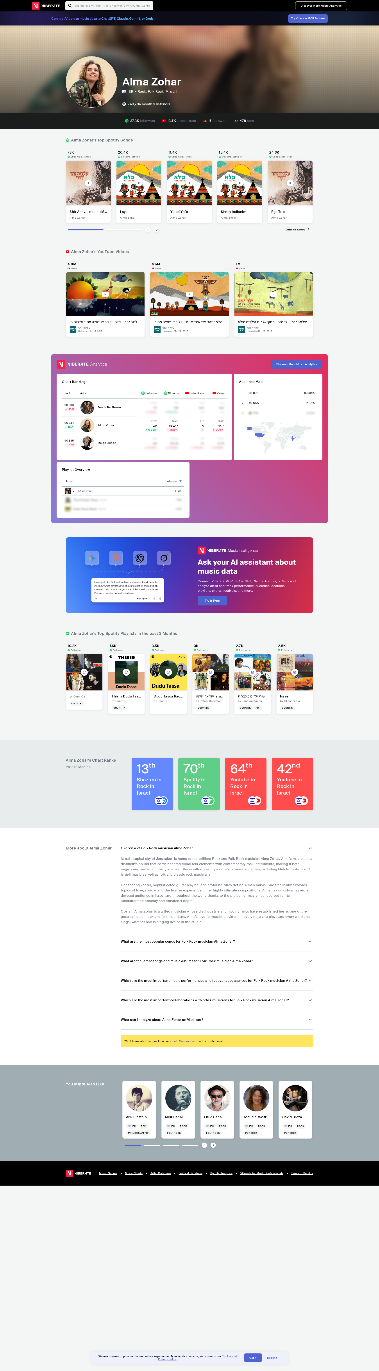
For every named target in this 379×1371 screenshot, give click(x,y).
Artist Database (160, 1173)
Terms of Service (302, 1173)
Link (80, 491)
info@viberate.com (185, 1041)
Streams (173, 393)
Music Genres (108, 1173)
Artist (83, 393)
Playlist (68, 481)
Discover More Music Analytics (321, 5)
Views (220, 393)
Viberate (46, 6)
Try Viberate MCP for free (308, 18)
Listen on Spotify (295, 229)
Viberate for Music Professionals (261, 1173)
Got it (253, 1358)
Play (88, 183)
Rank (67, 393)
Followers (151, 393)
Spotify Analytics (221, 1173)
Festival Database (191, 1173)
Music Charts (134, 1173)
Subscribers (197, 393)
